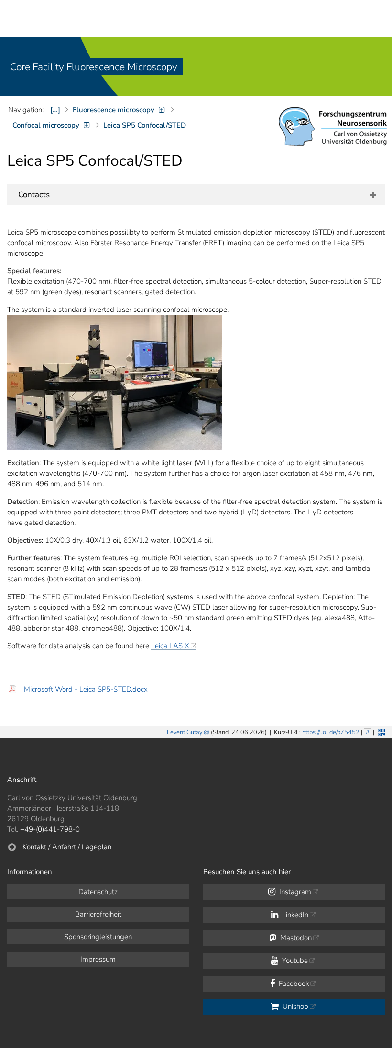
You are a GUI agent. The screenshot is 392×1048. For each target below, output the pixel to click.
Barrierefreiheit (98, 914)
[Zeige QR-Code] (380, 731)
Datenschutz (98, 892)
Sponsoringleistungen (98, 936)
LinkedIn (294, 915)
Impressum (98, 959)
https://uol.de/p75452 (330, 732)
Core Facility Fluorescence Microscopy (93, 67)
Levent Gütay (184, 732)
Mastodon (295, 937)
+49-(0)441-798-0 (50, 829)
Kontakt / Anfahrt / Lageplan (66, 847)
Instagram (294, 892)
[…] (55, 110)
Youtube (294, 960)
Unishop (294, 1006)
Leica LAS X (170, 646)
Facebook (293, 983)
